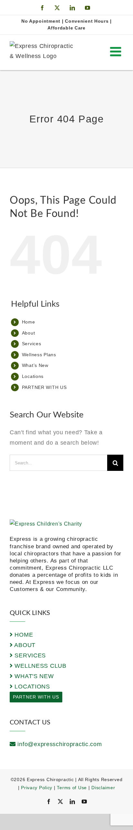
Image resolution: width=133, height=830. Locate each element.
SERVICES (29, 655)
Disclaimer (103, 787)
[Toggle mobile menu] (116, 51)
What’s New (35, 365)
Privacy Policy (36, 787)
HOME (23, 634)
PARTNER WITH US (44, 387)
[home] (46, 524)
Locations (33, 376)
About (28, 332)
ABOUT (24, 645)
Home (28, 321)
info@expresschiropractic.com (59, 744)
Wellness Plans (39, 354)
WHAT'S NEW (33, 676)
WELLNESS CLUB (39, 666)
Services (31, 343)
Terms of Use (72, 787)
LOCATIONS (31, 686)
